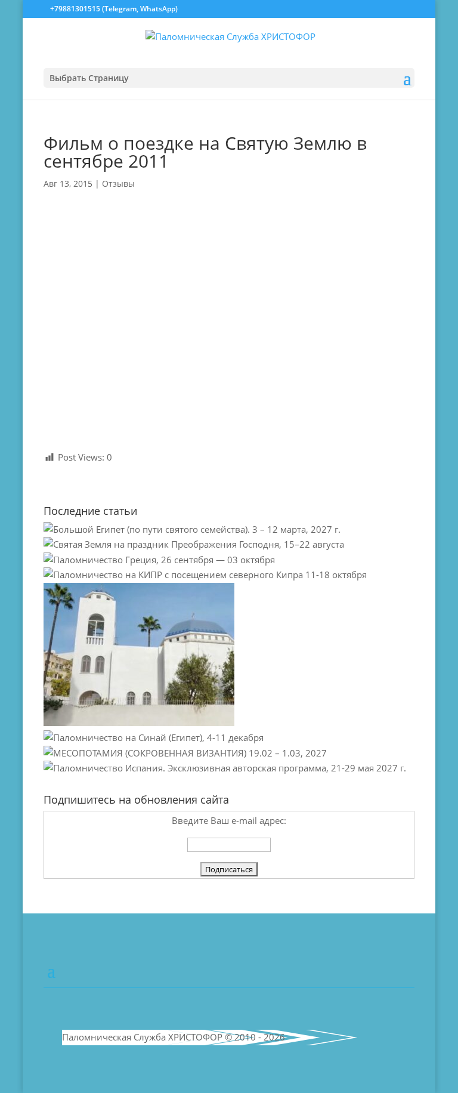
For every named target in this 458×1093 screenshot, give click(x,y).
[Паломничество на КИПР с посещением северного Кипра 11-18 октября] (205, 575)
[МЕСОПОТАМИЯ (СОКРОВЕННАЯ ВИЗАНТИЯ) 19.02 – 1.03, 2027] (185, 753)
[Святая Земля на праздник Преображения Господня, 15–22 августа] (194, 544)
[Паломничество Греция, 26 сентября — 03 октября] (159, 560)
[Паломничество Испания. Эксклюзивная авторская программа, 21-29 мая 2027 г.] (225, 768)
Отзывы (118, 183)
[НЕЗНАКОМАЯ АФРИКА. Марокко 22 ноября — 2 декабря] (139, 722)
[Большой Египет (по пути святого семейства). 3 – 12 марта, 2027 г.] (192, 529)
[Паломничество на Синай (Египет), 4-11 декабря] (154, 737)
